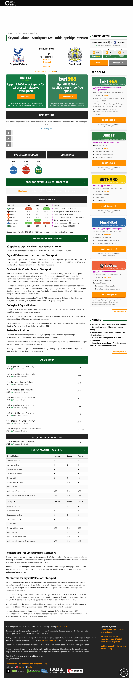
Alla (73, 191)
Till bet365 (66, 96)
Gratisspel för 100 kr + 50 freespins (67, 211)
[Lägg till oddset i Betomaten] (94, 52)
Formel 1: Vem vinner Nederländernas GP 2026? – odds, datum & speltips (112, 639)
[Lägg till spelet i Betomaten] (14, 161)
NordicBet (14, 223)
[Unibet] (108, 56)
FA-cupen (47, 60)
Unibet (12, 226)
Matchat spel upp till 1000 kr (65, 226)
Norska (21, 667)
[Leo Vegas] (26, 170)
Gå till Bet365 (107, 120)
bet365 (13, 209)
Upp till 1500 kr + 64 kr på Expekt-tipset (69, 217)
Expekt (12, 217)
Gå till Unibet (107, 163)
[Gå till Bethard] (109, 179)
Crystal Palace (18, 64)
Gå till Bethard (107, 206)
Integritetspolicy (40, 664)
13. (38, 164)
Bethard (106, 191)
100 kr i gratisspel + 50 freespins (66, 223)
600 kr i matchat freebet (63, 220)
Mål (41, 191)
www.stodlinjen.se (48, 640)
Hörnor (59, 191)
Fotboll (10, 33)
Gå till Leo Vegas (107, 295)
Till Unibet (24, 96)
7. (26, 164)
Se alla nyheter (118, 352)
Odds (97, 63)
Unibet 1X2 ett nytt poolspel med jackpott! (109, 324)
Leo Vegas (14, 220)
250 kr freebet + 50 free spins (65, 214)
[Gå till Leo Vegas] (109, 265)
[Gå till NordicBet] (109, 222)
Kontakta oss (62, 626)
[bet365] (38, 170)
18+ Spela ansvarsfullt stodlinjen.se (109, 124)
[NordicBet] (13, 170)
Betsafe (13, 212)
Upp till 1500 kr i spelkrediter (65, 208)
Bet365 (106, 95)
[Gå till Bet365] (109, 81)
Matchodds (22, 191)
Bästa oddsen (41, 71)
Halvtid (33, 191)
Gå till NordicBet (107, 249)
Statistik (52, 71)
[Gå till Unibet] (109, 136)
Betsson (13, 214)
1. (13, 164)
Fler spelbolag (119, 311)
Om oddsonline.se (13, 664)
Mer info (46, 66)
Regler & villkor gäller (119, 84)
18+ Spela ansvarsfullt (105, 84)
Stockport (75, 64)
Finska (29, 667)
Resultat (49, 191)
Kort (67, 191)
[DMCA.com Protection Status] (18, 671)
